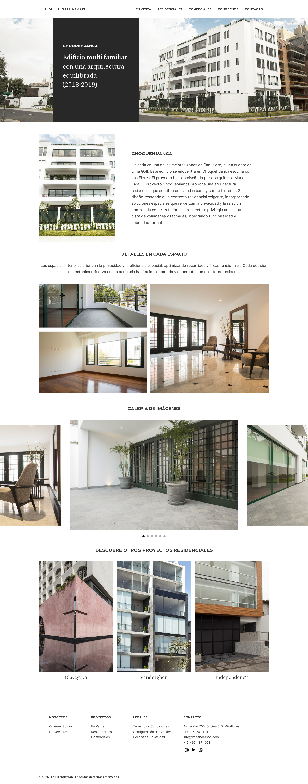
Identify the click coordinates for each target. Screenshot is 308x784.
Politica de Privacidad (149, 737)
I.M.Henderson (65, 8)
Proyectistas (58, 732)
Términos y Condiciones (151, 726)
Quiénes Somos (61, 726)
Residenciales (170, 9)
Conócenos (228, 9)
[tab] (143, 536)
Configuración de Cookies (152, 732)
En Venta (143, 9)
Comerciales (200, 9)
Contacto (254, 9)
